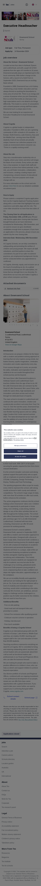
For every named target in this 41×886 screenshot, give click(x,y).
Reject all (20, 451)
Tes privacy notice (19, 440)
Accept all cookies (20, 456)
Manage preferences (20, 445)
